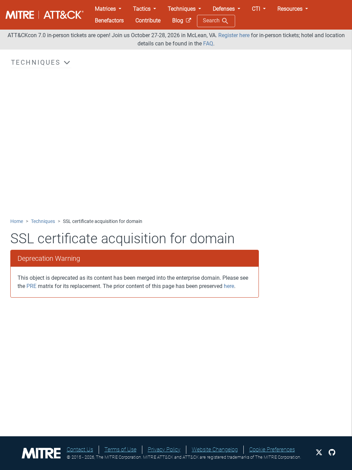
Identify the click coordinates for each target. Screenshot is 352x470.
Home (16, 221)
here (229, 286)
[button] (108, 9)
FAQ (208, 43)
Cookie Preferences (272, 449)
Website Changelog (215, 449)
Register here (234, 35)
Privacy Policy (164, 449)
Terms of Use (120, 449)
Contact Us (80, 449)
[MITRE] (41, 452)
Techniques (43, 221)
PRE (31, 286)
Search (212, 20)
